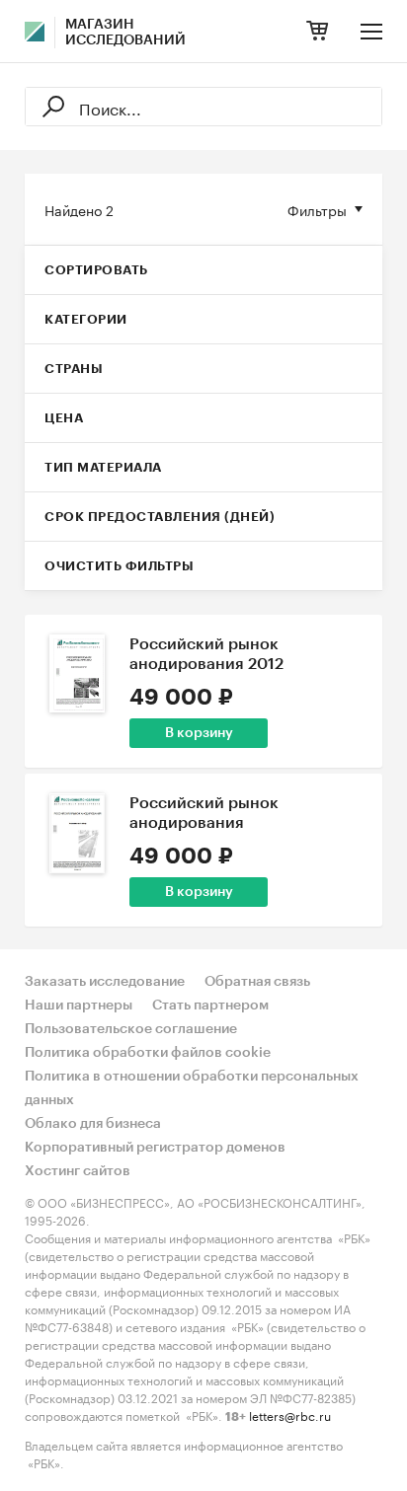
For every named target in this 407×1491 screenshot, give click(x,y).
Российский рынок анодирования (204, 813)
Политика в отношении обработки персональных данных (192, 1088)
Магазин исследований (125, 32)
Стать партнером (210, 1005)
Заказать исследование (105, 982)
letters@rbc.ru (290, 1414)
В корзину (199, 733)
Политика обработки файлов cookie (148, 1053)
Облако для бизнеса (93, 1124)
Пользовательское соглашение (131, 1029)
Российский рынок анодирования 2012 (206, 654)
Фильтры (317, 209)
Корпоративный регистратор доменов (155, 1148)
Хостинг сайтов (77, 1171)
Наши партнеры (78, 1005)
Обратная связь (257, 982)
